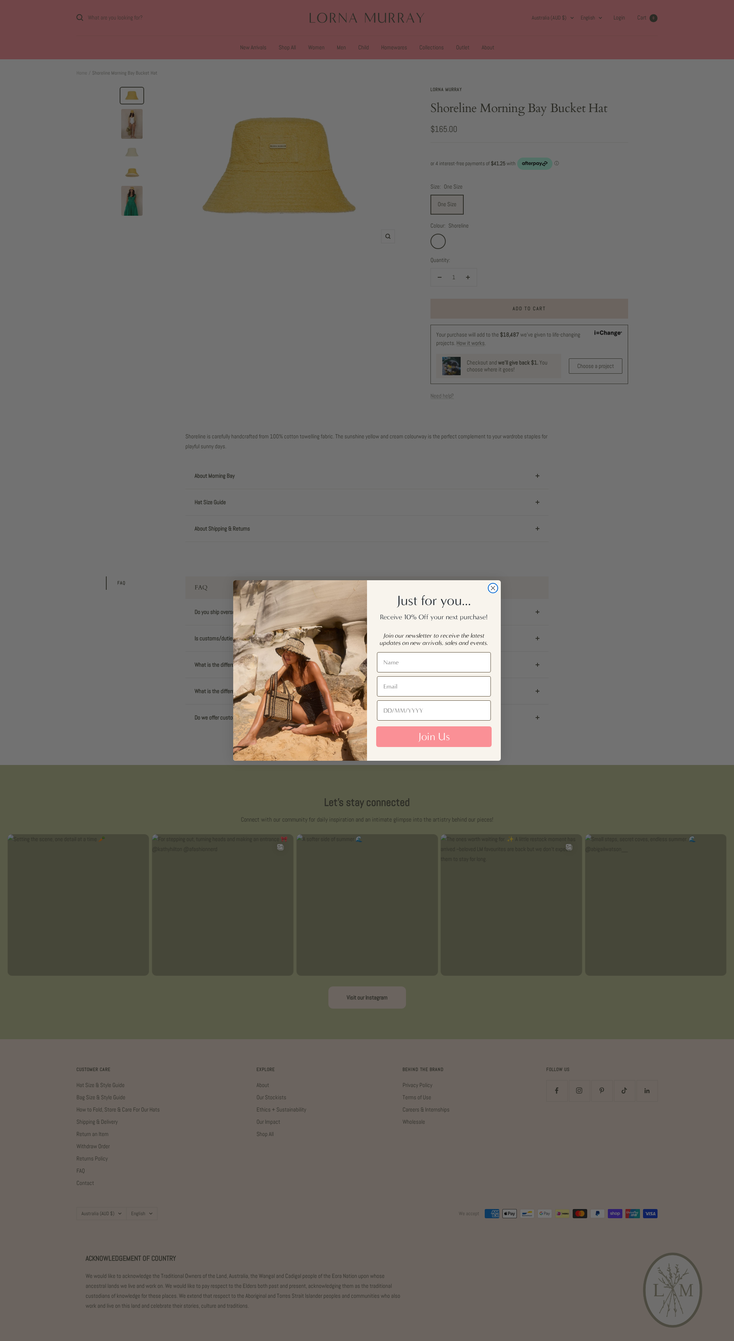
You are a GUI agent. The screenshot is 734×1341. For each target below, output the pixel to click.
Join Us (434, 737)
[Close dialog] (493, 588)
